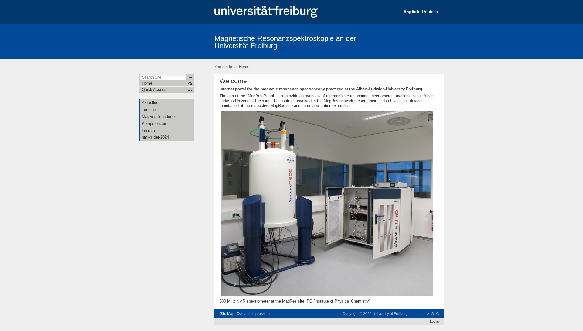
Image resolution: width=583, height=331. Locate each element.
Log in (434, 321)
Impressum (260, 314)
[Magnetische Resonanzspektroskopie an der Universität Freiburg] (414, 41)
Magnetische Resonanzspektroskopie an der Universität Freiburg (285, 42)
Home (244, 67)
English (411, 11)
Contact (243, 314)
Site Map (227, 314)
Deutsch (430, 11)
